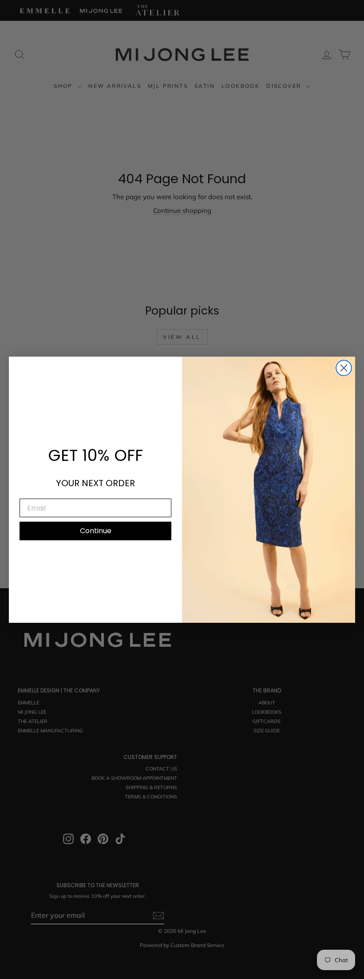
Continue (95, 531)
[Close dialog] (344, 368)
